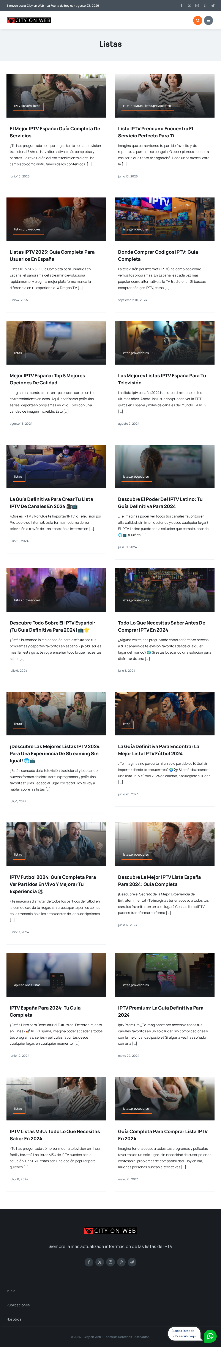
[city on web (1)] (29, 18)
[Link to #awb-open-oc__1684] (208, 20)
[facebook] (181, 5)
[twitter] (189, 5)
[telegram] (213, 5)
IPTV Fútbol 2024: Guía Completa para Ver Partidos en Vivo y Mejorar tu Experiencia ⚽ (53, 884)
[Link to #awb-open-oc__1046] (197, 20)
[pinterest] (205, 5)
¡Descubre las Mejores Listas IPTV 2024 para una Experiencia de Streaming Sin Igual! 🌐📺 (55, 753)
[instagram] (197, 5)
